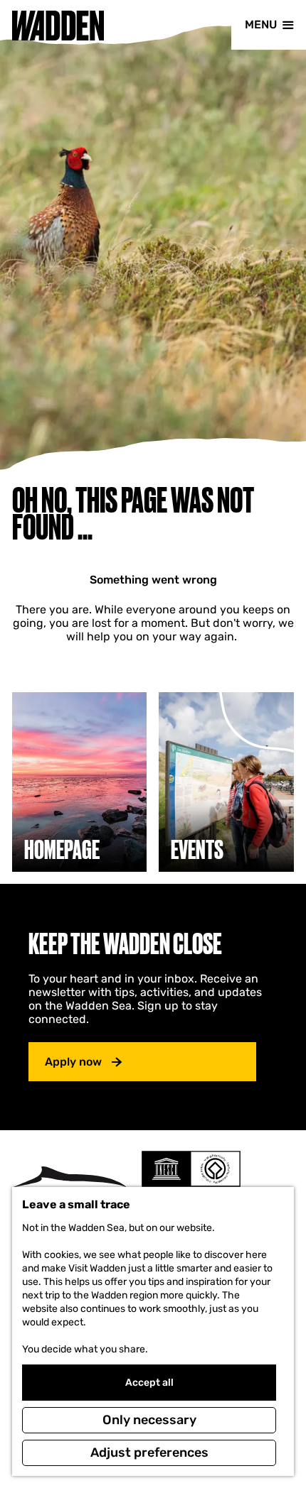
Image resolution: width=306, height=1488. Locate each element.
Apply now (73, 1061)
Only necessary (149, 1420)
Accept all (149, 1383)
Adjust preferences (149, 1452)
